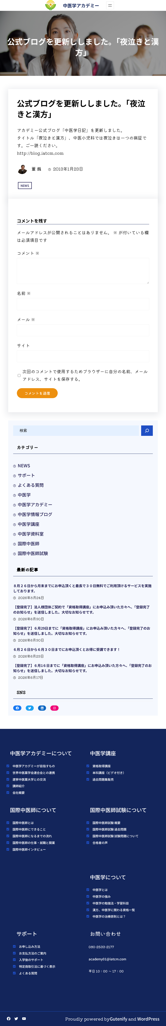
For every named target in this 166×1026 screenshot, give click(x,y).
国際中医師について (33, 810)
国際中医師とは (23, 823)
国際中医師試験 (33, 553)
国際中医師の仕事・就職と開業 (34, 842)
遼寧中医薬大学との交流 (29, 779)
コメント (28, 253)
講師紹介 (19, 786)
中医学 (24, 495)
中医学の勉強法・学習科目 (111, 903)
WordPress (148, 1019)
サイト (23, 345)
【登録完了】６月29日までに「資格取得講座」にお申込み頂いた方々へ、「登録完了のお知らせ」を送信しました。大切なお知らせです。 (81, 630)
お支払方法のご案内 (32, 953)
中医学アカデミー (81, 5)
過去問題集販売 (103, 779)
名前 (24, 293)
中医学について (108, 877)
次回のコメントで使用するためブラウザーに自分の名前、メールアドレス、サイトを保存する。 (85, 375)
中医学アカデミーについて (41, 753)
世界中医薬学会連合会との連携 (34, 772)
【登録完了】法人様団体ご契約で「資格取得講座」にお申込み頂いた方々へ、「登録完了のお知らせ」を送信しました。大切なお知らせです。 (81, 609)
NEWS (25, 185)
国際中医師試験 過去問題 (109, 829)
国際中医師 (28, 543)
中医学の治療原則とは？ (109, 916)
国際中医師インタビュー (29, 849)
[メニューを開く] (110, 5)
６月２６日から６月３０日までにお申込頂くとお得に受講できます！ (66, 649)
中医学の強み (102, 896)
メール (26, 319)
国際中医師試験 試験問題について (116, 836)
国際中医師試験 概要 (106, 823)
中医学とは (100, 890)
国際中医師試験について (118, 810)
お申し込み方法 (29, 946)
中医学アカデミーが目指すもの (34, 766)
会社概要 (19, 792)
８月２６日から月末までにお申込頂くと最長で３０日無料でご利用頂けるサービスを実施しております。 (82, 588)
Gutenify (118, 1019)
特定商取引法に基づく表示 (37, 966)
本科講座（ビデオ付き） (109, 772)
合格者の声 (100, 842)
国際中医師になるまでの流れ (32, 836)
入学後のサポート (31, 960)
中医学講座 (28, 524)
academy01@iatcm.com (107, 959)
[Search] (147, 430)
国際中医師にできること (29, 829)
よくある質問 (31, 485)
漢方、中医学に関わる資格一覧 (114, 910)
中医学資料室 (31, 534)
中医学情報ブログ (35, 514)
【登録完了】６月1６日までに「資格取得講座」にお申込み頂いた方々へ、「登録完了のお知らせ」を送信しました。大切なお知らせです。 (82, 668)
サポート (26, 475)
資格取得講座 (102, 766)
